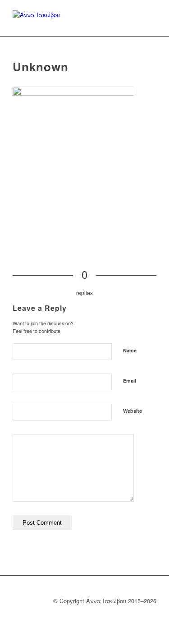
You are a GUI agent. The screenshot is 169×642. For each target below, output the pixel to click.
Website (132, 410)
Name (130, 350)
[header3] (36, 18)
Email (129, 380)
